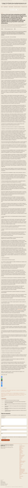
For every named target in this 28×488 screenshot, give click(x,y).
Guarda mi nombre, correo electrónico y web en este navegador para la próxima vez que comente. (14, 437)
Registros (20, 474)
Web (1, 433)
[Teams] (14, 383)
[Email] (14, 377)
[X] (14, 380)
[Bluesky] (14, 382)
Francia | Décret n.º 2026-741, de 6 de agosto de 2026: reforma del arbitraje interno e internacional (15, 406)
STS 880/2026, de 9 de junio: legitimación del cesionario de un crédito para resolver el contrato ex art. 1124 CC (15, 410)
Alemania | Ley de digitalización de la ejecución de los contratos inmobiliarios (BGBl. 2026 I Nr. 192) (15, 408)
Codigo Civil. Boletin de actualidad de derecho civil (14, 3)
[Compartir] (14, 386)
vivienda (20, 478)
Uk (19, 475)
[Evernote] (14, 379)
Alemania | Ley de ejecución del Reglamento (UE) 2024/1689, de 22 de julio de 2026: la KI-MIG (15, 404)
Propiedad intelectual (22, 470)
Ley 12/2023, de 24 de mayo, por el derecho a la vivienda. (12, 400)
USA (19, 477)
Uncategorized (21, 476)
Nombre (2, 426)
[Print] (14, 381)
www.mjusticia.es (20, 309)
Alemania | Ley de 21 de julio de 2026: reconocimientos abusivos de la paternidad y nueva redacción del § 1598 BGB (15, 402)
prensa (20, 468)
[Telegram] (14, 384)
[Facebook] (14, 376)
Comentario (3, 417)
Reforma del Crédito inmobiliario (23, 473)
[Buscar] (17, 9)
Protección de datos (21, 471)
